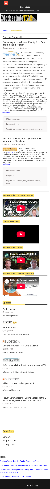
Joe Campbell (17, 129)
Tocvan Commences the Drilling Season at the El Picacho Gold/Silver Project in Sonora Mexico (24, 399)
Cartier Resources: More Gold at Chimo (20, 345)
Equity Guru (9, 444)
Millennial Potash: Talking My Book (18, 383)
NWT (24, 129)
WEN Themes (32, 485)
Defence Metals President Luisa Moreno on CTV (24, 365)
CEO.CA (6, 436)
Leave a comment (14, 119)
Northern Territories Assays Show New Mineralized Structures (22, 139)
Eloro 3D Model (10, 327)
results (10, 152)
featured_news (14, 124)
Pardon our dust (10, 309)
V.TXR (41, 129)
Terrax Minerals (32, 129)
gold (10, 129)
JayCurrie (25, 48)
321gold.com (9, 440)
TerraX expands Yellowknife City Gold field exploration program (24, 43)
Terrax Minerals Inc (34, 181)
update (11, 175)
